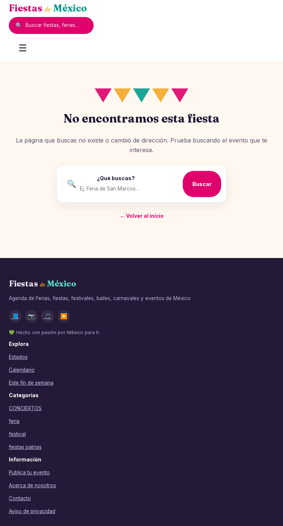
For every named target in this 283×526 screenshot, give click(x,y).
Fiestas (48, 8)
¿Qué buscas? (116, 178)
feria (14, 421)
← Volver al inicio (142, 216)
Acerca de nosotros (32, 485)
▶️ (63, 316)
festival (17, 434)
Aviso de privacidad (32, 511)
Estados (18, 357)
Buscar (202, 184)
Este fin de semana (31, 383)
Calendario (22, 370)
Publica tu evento (29, 472)
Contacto (20, 498)
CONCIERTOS (25, 408)
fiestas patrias (25, 447)
